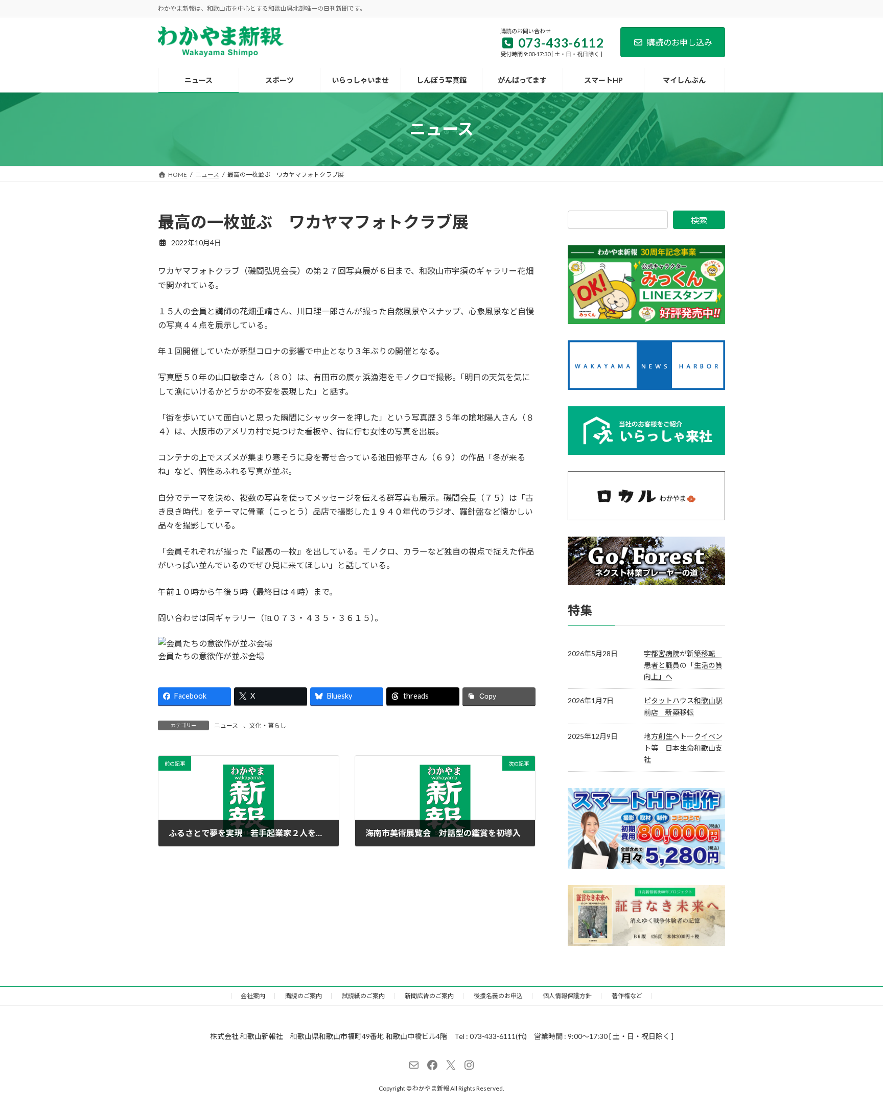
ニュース (226, 725)
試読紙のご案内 (363, 996)
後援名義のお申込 (498, 996)
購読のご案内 (303, 996)
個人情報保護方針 (567, 996)
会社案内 (253, 996)
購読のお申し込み (679, 42)
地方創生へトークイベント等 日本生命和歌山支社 (683, 748)
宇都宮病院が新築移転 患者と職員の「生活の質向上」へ (683, 665)
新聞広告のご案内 (429, 996)
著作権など (627, 996)
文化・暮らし (267, 725)
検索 (699, 220)
